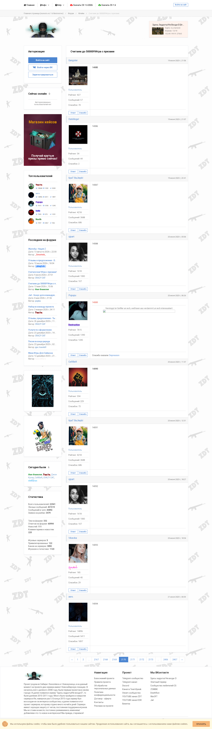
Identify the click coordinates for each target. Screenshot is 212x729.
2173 (151, 659)
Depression (114, 355)
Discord (125, 685)
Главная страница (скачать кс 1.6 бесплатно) (43, 13)
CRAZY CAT (40, 278)
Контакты (98, 702)
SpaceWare (40, 359)
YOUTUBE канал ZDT (132, 696)
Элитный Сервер (158, 682)
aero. (71, 596)
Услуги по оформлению (40, 330)
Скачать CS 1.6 (108, 5)
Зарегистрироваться (42, 74)
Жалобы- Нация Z (37, 249)
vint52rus (32, 480)
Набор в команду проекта (41, 307)
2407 (174, 659)
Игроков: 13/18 (171, 31)
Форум (71, 13)
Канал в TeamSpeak (131, 689)
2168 (105, 659)
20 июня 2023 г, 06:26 (177, 295)
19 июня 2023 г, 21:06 (177, 60)
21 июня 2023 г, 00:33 (177, 597)
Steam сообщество (131, 693)
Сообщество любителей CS (163, 685)
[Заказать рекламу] (43, 436)
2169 (114, 659)
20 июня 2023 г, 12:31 (177, 421)
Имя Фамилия (42, 289)
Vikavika (73, 538)
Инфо (43, 5)
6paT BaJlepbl (76, 177)
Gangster (73, 60)
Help (59, 5)
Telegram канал (129, 682)
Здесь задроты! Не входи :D (163, 678)
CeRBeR (73, 361)
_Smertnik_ (40, 254)
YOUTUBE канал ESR (132, 700)
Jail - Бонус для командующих (43, 295)
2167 (96, 659)
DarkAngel (74, 119)
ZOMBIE (154, 689)
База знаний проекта (104, 678)
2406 (165, 659)
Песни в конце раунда (39, 341)
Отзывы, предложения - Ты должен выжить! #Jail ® (54, 318)
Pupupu (72, 295)
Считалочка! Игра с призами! (42, 272)
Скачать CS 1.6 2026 (83, 5)
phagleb (40, 266)
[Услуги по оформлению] (43, 391)
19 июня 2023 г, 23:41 (177, 178)
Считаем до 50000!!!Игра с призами (45, 283)
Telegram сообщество (132, 678)
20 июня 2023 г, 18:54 (177, 538)
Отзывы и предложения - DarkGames (46, 260)
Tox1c (38, 312)
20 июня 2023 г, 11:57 (177, 362)
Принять (201, 724)
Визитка (126, 704)
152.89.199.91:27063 (173, 34)
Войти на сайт (181, 5)
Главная (30, 5)
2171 (132, 659)
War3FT (153, 696)
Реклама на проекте (103, 706)
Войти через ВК (44, 67)
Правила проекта (102, 682)
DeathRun (155, 693)
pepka (38, 301)
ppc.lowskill (40, 347)
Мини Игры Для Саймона (40, 353)
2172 (141, 659)
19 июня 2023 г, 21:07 (177, 119)
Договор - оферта (102, 698)
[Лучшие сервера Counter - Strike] (43, 29)
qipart (71, 236)
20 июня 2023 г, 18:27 (177, 479)
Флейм (81, 13)
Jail (152, 700)
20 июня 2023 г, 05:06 (177, 237)
